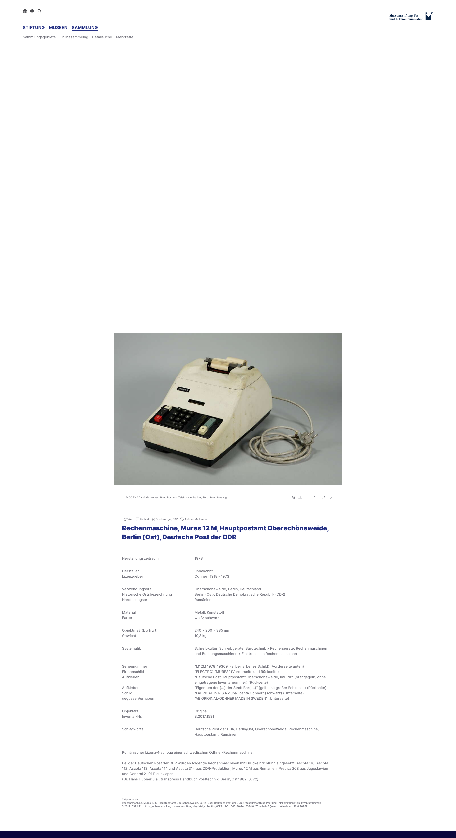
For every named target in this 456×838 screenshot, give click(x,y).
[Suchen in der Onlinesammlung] (40, 11)
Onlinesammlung (74, 37)
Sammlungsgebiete (39, 37)
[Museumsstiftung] (411, 18)
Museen (58, 27)
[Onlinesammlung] (26, 11)
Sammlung (85, 27)
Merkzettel (125, 37)
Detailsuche (102, 37)
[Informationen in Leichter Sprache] (33, 11)
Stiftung (34, 27)
